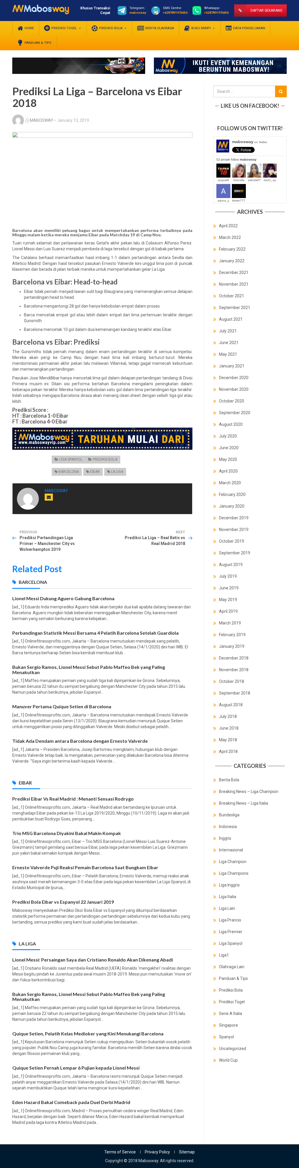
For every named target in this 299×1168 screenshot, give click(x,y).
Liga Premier (230, 931)
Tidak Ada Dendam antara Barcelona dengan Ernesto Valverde (80, 741)
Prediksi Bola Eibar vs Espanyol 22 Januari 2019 (63, 902)
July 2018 (228, 716)
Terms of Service (120, 1152)
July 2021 (228, 331)
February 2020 (232, 494)
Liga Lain (227, 908)
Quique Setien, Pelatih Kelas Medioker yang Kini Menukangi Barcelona (88, 1033)
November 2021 (233, 284)
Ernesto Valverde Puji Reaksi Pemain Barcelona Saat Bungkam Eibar (85, 867)
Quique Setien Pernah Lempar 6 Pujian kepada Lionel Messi (76, 1067)
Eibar (95, 472)
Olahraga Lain (231, 966)
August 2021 (231, 319)
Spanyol (226, 1037)
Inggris (225, 838)
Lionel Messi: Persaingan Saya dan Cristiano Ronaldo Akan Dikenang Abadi (92, 959)
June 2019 (229, 588)
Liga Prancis (230, 920)
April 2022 (228, 225)
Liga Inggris (229, 885)
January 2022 (231, 260)
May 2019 (228, 599)
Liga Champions (233, 873)
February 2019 (232, 634)
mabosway (249, 141)
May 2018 (228, 739)
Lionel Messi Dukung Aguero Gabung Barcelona (63, 598)
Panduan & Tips (233, 978)
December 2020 (233, 377)
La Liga (117, 472)
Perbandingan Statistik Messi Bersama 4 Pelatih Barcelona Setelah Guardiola (95, 633)
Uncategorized (232, 1048)
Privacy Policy (157, 1152)
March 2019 (230, 623)
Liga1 (224, 955)
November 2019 (233, 529)
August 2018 (231, 704)
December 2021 (233, 272)
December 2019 (233, 518)
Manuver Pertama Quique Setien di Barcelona (61, 706)
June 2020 (229, 447)
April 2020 (228, 471)
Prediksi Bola (105, 459)
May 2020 (228, 459)
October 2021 (231, 296)
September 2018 (234, 693)
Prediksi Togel (232, 1001)
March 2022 (230, 237)
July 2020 (228, 436)
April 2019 (228, 611)
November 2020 (233, 389)
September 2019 (234, 553)
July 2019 (228, 576)
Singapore (228, 1025)
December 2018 (233, 658)
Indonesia (228, 826)
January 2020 (231, 506)
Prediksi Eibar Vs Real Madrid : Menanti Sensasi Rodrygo (73, 798)
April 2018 (228, 751)
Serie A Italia (230, 1013)
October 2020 (231, 401)
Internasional (231, 850)
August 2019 (231, 564)
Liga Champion (232, 861)
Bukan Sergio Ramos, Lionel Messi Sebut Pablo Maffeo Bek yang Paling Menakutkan (88, 669)
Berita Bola (229, 779)
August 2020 (231, 424)
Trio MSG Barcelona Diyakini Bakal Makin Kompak (66, 833)
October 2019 (231, 541)
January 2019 (231, 646)
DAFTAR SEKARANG (266, 10)
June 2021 (229, 342)
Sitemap (187, 1152)
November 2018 (233, 669)
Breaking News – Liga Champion (248, 791)
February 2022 (232, 249)
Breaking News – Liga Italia (243, 803)
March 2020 (230, 482)
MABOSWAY (41, 120)
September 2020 (234, 412)
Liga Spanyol (70, 459)
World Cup (228, 1060)
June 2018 (229, 728)
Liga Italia (227, 896)
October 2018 (231, 681)
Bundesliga (229, 815)
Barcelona (68, 472)
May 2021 (228, 354)
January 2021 (231, 366)
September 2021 (234, 307)
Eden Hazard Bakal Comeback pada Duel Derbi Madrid (71, 1102)
